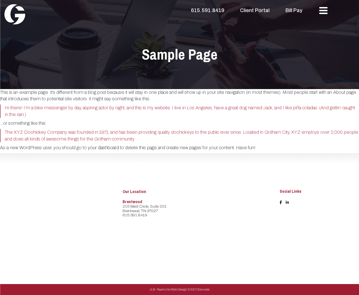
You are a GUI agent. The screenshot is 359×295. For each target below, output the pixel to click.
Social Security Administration (249, 213)
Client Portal (255, 10)
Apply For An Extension (205, 233)
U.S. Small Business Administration (254, 225)
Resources (203, 217)
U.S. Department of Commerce (253, 237)
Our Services (205, 223)
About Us (202, 205)
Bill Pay (294, 10)
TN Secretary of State (254, 246)
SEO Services (200, 289)
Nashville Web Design (172, 289)
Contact (201, 242)
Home (199, 198)
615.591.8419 (207, 10)
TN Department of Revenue (252, 255)
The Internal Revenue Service (254, 201)
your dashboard (103, 147)
